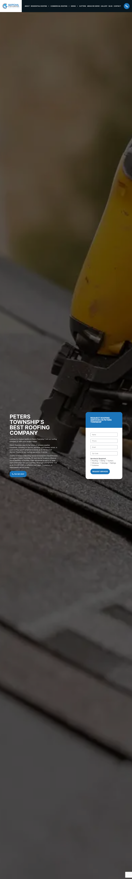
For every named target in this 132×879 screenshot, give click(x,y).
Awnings (105, 463)
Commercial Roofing (59, 6)
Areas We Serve (93, 6)
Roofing (95, 461)
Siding (73, 6)
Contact (117, 6)
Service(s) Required (98, 458)
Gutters (82, 6)
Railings (113, 463)
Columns (95, 465)
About (27, 6)
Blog (111, 6)
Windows (95, 463)
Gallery (104, 6)
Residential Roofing (39, 6)
